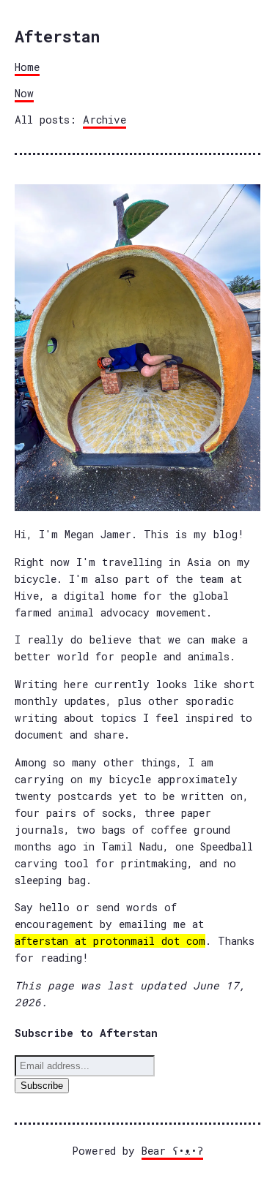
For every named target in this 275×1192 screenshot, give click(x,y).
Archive (104, 120)
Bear (172, 1151)
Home (27, 67)
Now (24, 93)
